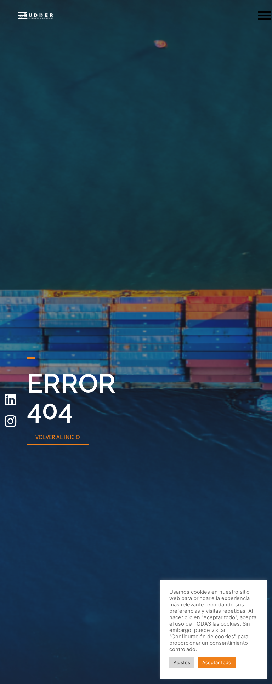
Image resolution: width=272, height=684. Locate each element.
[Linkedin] (10, 399)
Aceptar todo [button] (216, 662)
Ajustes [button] (182, 662)
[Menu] (164, 16)
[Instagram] (10, 421)
